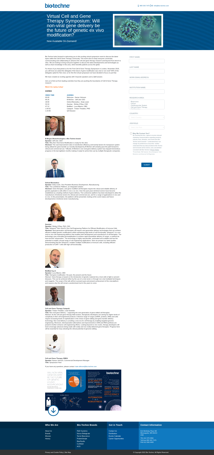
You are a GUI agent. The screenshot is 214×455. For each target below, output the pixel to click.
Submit (147, 165)
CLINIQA (80, 444)
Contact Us (113, 431)
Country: (134, 113)
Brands (47, 433)
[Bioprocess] (147, 102)
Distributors (113, 433)
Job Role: (134, 123)
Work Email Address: (139, 77)
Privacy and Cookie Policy (54, 452)
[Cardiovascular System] (147, 105)
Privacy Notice (154, 150)
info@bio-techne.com (161, 6)
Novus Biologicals (83, 433)
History (47, 439)
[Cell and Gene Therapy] (147, 107)
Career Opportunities (116, 439)
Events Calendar (115, 436)
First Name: (135, 57)
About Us (48, 431)
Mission (48, 436)
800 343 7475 (145, 6)
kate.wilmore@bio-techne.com (86, 366)
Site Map (68, 452)
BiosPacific (81, 441)
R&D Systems (82, 431)
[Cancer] (147, 103)
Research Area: (137, 98)
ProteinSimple (82, 439)
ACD (78, 446)
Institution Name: (138, 87)
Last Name (134, 67)
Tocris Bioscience (83, 436)
